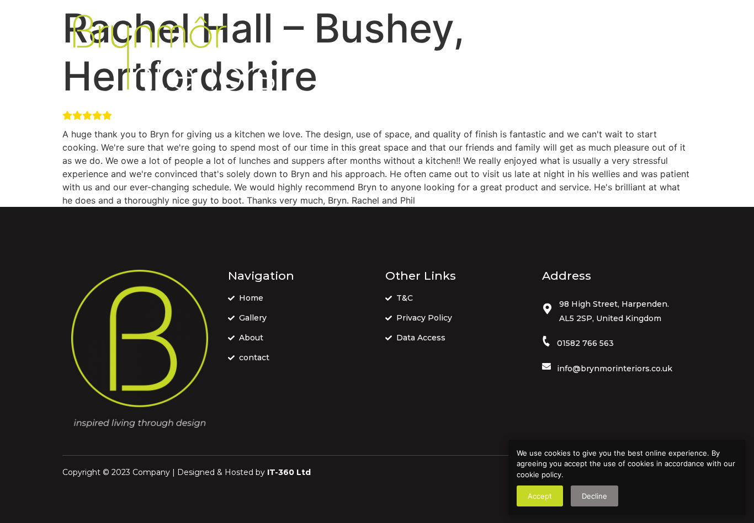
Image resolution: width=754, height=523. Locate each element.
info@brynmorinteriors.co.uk (614, 368)
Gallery (457, 55)
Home (405, 55)
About (509, 55)
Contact (563, 55)
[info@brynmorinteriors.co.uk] (546, 366)
